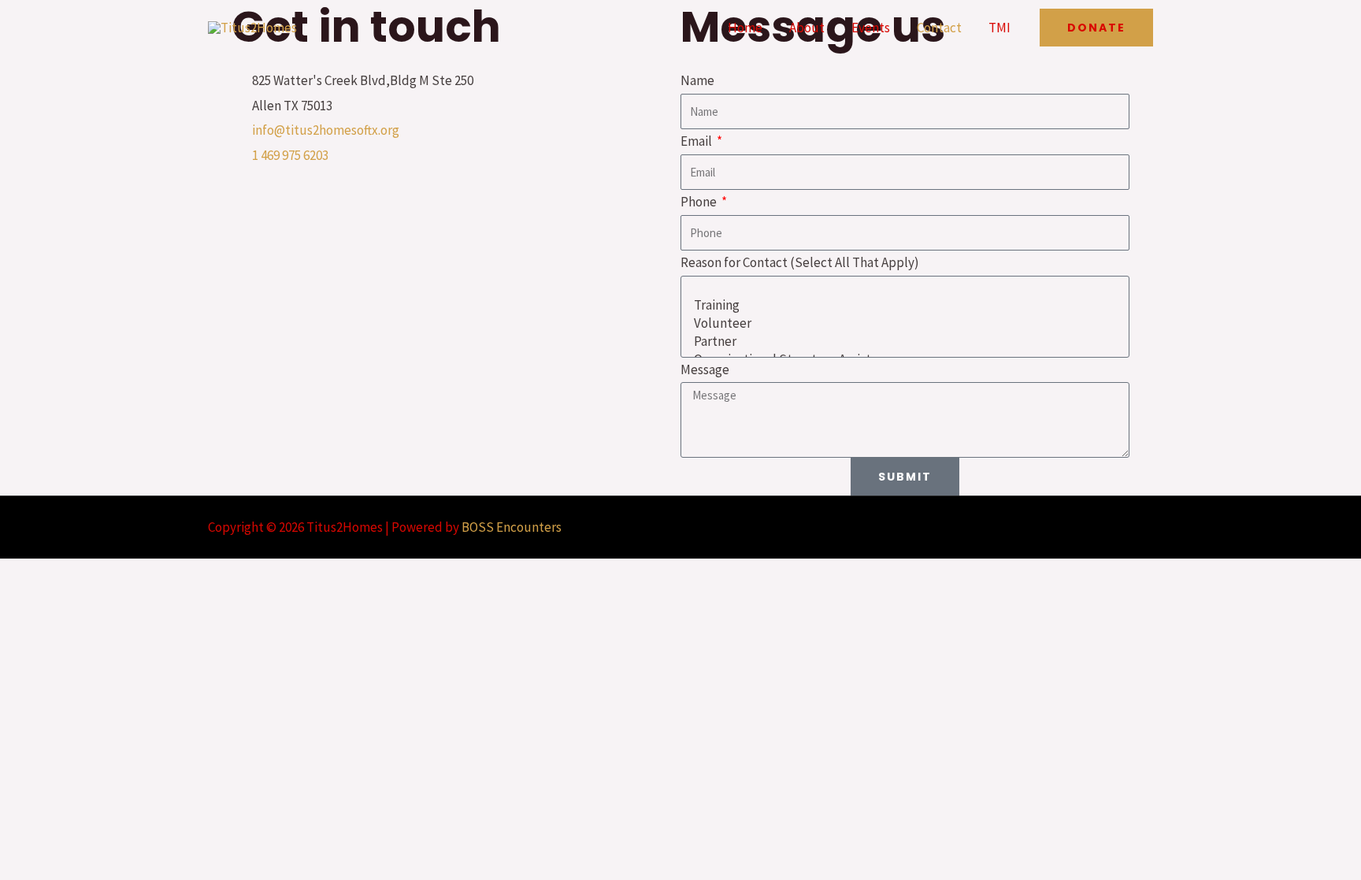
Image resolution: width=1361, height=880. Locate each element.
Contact (939, 27)
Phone (699, 201)
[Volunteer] (902, 323)
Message (704, 369)
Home (745, 27)
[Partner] (902, 341)
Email (697, 141)
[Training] (902, 305)
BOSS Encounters (512, 527)
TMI (999, 27)
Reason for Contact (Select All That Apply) (799, 262)
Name (697, 80)
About (807, 27)
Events (870, 27)
